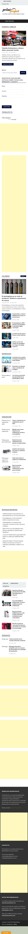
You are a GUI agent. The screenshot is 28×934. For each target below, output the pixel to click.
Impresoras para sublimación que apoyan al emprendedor (19, 441)
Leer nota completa (7, 64)
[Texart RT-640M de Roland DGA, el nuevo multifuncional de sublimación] (6, 601)
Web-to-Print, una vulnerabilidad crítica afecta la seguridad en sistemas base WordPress (13, 530)
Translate (13, 119)
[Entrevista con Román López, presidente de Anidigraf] (6, 366)
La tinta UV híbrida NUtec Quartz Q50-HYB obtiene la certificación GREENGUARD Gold (14, 536)
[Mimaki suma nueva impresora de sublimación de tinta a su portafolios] (6, 429)
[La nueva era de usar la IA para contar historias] (6, 333)
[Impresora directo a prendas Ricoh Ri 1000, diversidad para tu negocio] (6, 590)
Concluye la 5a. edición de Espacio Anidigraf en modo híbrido (19, 359)
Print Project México (15, 922)
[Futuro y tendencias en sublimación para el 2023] (6, 420)
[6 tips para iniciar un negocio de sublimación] (6, 458)
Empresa (4, 96)
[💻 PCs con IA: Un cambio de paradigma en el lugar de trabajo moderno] (6, 342)
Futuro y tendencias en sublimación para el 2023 (18, 422)
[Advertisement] (14, 137)
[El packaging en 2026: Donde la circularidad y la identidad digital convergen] (6, 323)
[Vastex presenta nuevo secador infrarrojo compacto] (5, 639)
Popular (5, 583)
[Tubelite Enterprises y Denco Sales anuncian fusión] (14, 38)
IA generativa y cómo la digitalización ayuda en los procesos (18, 315)
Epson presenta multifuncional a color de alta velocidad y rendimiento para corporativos (18, 614)
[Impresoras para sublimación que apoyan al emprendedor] (6, 440)
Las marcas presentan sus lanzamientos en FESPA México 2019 (18, 377)
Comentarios (14, 583)
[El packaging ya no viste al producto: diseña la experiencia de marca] (14, 279)
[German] (4, 115)
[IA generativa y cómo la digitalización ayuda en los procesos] (6, 314)
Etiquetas (6, 586)
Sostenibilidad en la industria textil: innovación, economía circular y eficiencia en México (14, 524)
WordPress (9, 924)
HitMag (15, 924)
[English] (2, 115)
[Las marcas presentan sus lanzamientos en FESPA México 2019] (6, 375)
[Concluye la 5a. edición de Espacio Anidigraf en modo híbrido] (6, 357)
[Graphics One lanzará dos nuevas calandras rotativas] (6, 449)
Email (3, 86)
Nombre (4, 91)
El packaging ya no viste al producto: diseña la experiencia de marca (14, 298)
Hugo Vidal (13, 52)
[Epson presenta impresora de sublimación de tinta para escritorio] (6, 465)
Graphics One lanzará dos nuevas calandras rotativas (18, 450)
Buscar (4, 70)
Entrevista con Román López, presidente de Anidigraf (18, 368)
